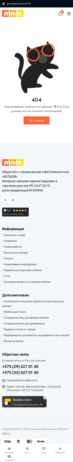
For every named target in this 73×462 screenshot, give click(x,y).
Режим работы (13, 246)
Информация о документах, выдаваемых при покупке (36, 335)
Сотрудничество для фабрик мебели (26, 317)
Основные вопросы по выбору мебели (27, 281)
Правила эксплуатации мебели (22, 270)
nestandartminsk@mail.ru (22, 380)
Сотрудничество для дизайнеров (24, 323)
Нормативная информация (20, 264)
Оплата (8, 258)
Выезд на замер (13, 341)
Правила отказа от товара (20, 329)
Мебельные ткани (15, 311)
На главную (36, 120)
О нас (7, 276)
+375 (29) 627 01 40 (20, 366)
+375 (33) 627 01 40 (20, 372)
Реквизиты (10, 241)
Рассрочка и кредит (16, 252)
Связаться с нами (14, 235)
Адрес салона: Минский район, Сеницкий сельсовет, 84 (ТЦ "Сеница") (34, 388)
